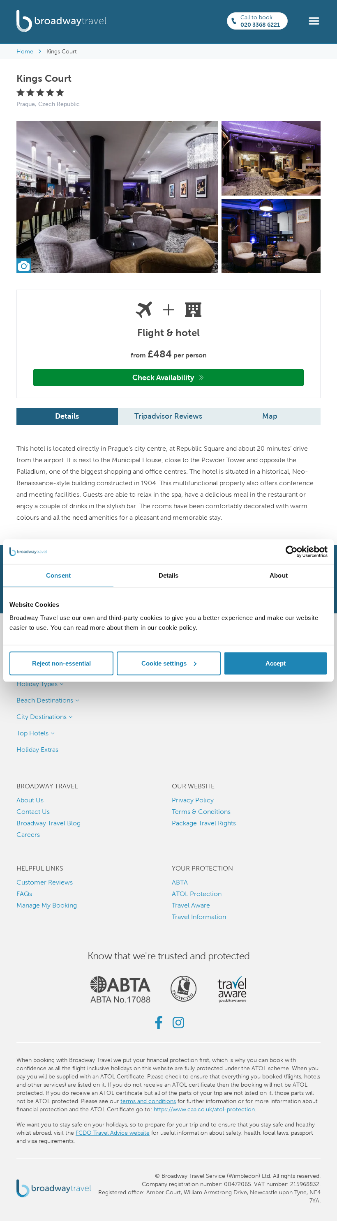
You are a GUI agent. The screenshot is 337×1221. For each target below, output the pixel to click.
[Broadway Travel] (61, 21)
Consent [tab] (58, 575)
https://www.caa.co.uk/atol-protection (204, 1109)
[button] (314, 20)
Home (24, 51)
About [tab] (279, 575)
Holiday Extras (37, 749)
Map (269, 416)
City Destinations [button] (41, 716)
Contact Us (33, 811)
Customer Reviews (44, 882)
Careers (28, 834)
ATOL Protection (197, 893)
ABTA (180, 882)
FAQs (24, 893)
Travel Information (199, 916)
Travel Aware (191, 905)
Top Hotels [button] (32, 733)
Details (67, 416)
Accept (275, 662)
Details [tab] (169, 575)
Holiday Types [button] (37, 683)
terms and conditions (148, 1101)
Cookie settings (164, 662)
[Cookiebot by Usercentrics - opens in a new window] (292, 552)
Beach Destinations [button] (44, 700)
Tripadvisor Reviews (168, 416)
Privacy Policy (193, 800)
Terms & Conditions (201, 811)
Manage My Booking (46, 905)
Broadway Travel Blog (48, 823)
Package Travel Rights (204, 823)
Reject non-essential (61, 662)
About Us (30, 800)
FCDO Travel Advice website (113, 1132)
